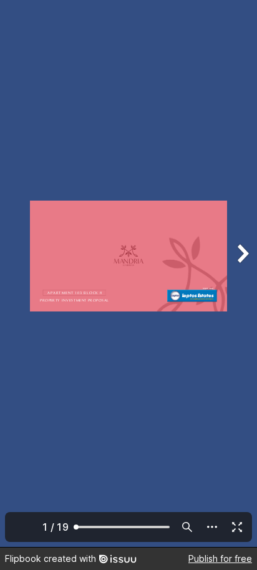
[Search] (187, 527)
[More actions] (212, 527)
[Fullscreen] (237, 527)
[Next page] (242, 273)
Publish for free (220, 558)
